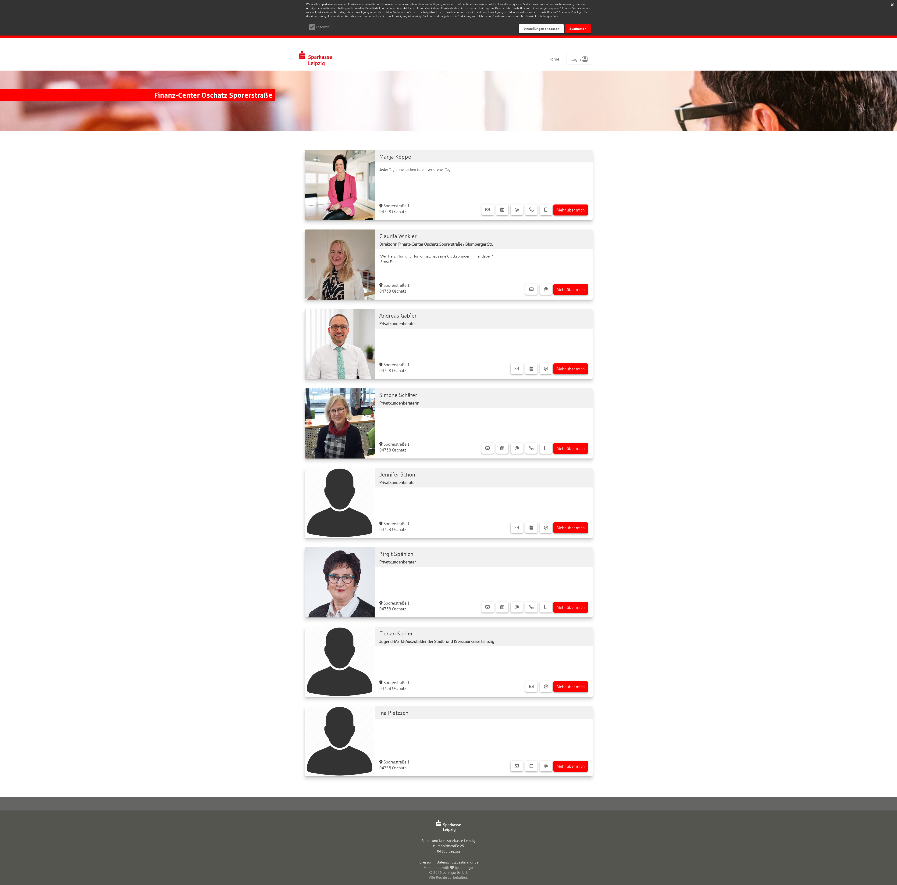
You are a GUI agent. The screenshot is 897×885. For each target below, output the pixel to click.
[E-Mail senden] (517, 209)
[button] (579, 59)
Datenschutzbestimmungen (459, 862)
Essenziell (323, 27)
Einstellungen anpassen (541, 29)
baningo (466, 867)
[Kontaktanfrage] (487, 209)
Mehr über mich (571, 210)
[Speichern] (892, 4)
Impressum (424, 862)
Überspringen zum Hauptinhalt (28, 5)
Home (553, 59)
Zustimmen (578, 29)
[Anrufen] (531, 209)
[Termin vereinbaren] (502, 209)
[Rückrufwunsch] (546, 209)
